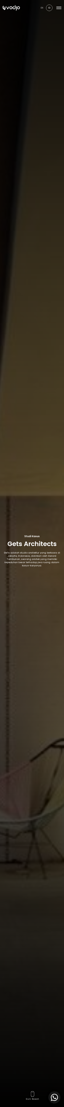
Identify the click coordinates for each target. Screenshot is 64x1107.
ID (49, 7)
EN (42, 7)
